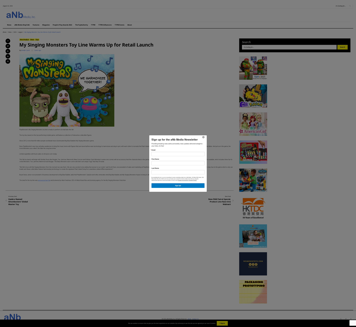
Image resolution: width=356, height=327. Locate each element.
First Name (155, 159)
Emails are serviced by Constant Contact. (187, 180)
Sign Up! (178, 186)
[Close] (203, 137)
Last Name (155, 168)
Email (153, 150)
